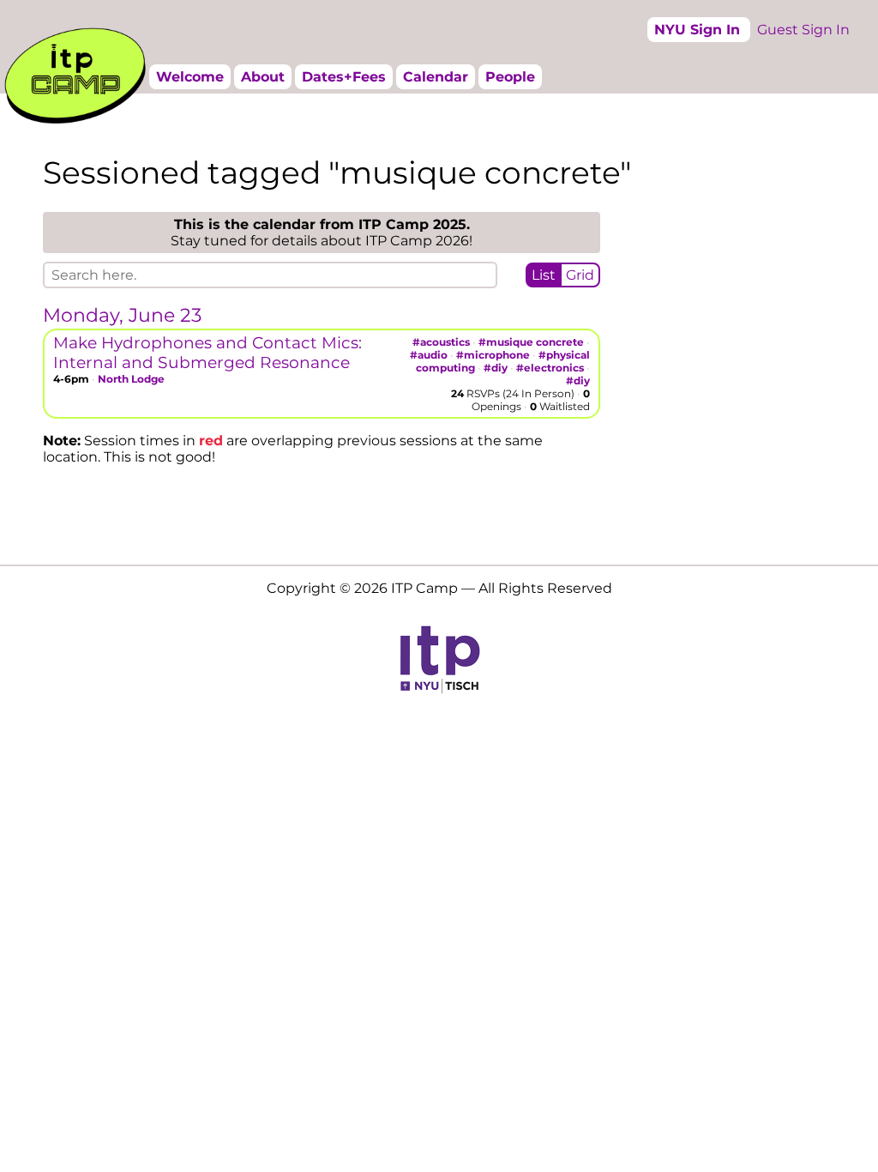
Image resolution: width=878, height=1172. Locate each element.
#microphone (493, 354)
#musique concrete (531, 341)
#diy (496, 367)
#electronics (550, 367)
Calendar (435, 77)
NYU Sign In (697, 29)
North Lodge (131, 378)
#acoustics (441, 341)
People (510, 77)
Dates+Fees (344, 77)
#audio (429, 354)
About (263, 77)
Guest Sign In (803, 29)
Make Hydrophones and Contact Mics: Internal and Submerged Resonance (207, 352)
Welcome (190, 77)
